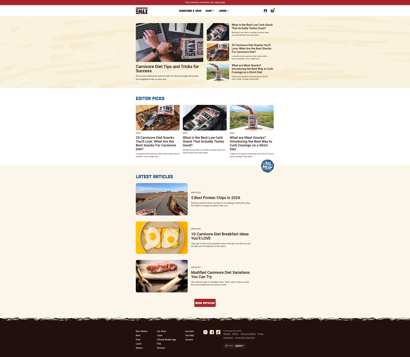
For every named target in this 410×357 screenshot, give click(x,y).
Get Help (189, 335)
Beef (138, 335)
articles (196, 193)
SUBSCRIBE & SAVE (190, 10)
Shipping (226, 334)
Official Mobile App (166, 339)
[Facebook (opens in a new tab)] (212, 332)
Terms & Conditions (248, 334)
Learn (222, 10)
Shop (209, 10)
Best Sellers (142, 331)
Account (189, 331)
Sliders (139, 348)
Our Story (161, 331)
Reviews (161, 348)
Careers (189, 339)
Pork (138, 339)
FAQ (159, 343)
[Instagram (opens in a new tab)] (205, 332)
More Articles (205, 302)
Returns (235, 334)
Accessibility (228, 338)
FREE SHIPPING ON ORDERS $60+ (200, 2)
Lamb (138, 343)
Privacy (260, 334)
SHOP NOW (220, 2)
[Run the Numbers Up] (229, 345)
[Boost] (239, 346)
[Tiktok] (218, 332)
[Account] (266, 10)
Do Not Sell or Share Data (245, 338)
